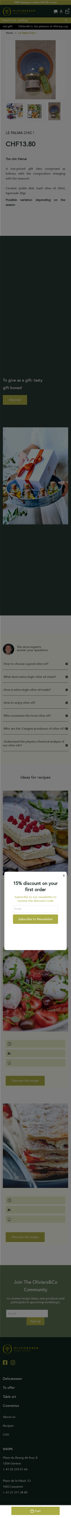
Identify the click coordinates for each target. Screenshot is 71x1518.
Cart (37, 1511)
